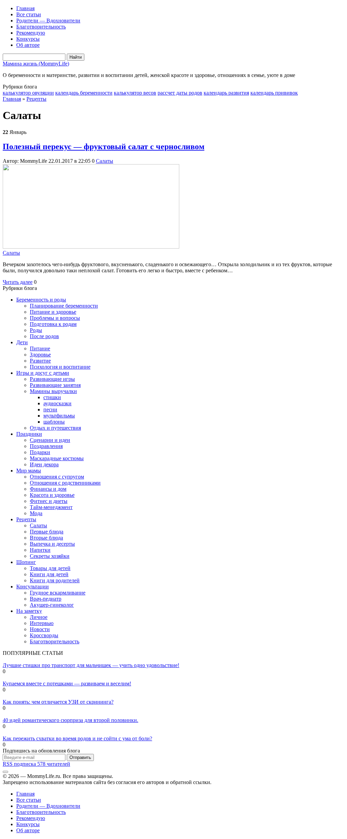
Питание (40, 348)
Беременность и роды (41, 300)
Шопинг (26, 562)
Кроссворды (44, 635)
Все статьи (28, 14)
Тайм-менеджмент (51, 507)
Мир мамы (28, 470)
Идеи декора (44, 464)
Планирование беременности (64, 306)
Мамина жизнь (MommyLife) (36, 63)
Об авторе (28, 45)
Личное (38, 617)
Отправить (80, 757)
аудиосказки (57, 403)
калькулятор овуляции (28, 93)
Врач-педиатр (45, 599)
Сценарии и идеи (50, 440)
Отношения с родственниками (65, 483)
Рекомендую (30, 33)
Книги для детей (49, 574)
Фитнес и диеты (48, 501)
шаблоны (54, 422)
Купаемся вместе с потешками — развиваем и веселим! (67, 683)
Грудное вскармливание (57, 593)
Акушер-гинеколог (52, 605)
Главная (25, 8)
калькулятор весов (135, 93)
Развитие (40, 361)
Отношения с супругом (57, 477)
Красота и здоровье (52, 495)
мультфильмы (59, 415)
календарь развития (226, 93)
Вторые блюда (46, 538)
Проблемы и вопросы (55, 318)
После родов (44, 336)
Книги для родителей (55, 580)
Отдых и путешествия (55, 428)
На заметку (29, 611)
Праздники (29, 434)
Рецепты (36, 99)
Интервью (42, 623)
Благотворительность (41, 27)
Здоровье (40, 354)
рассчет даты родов (180, 93)
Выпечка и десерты (52, 544)
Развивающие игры (52, 379)
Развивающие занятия (55, 385)
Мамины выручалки (53, 391)
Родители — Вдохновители (48, 20)
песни (50, 409)
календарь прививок (274, 93)
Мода (36, 513)
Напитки (40, 550)
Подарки (40, 452)
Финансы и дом (48, 489)
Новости (40, 629)
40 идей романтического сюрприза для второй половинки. (70, 720)
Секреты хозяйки (49, 556)
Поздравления (46, 446)
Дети (22, 342)
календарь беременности (84, 93)
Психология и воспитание (60, 367)
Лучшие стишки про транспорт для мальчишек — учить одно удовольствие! (91, 665)
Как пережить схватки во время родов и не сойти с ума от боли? (77, 738)
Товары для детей (50, 568)
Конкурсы (28, 39)
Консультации (32, 586)
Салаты (104, 161)
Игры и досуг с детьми (42, 373)
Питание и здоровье (53, 312)
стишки (52, 397)
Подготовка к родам (53, 324)
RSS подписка (36, 764)
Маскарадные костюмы (57, 458)
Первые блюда (46, 531)
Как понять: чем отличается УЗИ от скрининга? (58, 702)
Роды (36, 330)
